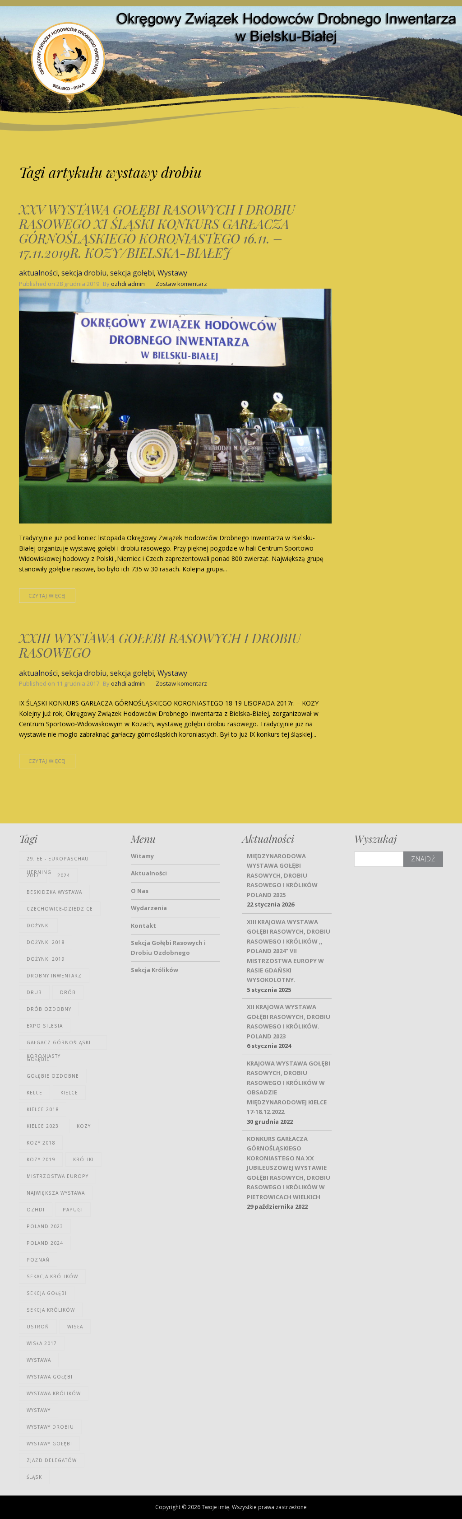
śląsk (34, 1477)
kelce (34, 1092)
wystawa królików (54, 1393)
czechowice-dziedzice (60, 909)
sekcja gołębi (132, 273)
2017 (33, 875)
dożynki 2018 (46, 942)
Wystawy (172, 273)
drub (34, 992)
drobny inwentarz (54, 975)
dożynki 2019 (46, 959)
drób (68, 992)
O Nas (139, 891)
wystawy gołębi (49, 1443)
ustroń (38, 1326)
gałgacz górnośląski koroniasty (59, 1044)
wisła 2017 (42, 1343)
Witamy (142, 856)
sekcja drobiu (83, 273)
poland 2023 (45, 1226)
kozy (84, 1126)
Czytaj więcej (47, 595)
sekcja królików (51, 1310)
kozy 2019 (41, 1159)
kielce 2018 (43, 1109)
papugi (73, 1209)
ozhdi (36, 1209)
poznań (38, 1260)
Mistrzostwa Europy (57, 1176)
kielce (69, 1092)
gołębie (38, 1059)
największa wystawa (56, 1193)
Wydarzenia (149, 908)
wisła (75, 1326)
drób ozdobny (49, 1009)
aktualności (38, 273)
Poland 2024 (45, 1243)
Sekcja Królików (154, 970)
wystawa (39, 1360)
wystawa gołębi (50, 1377)
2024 (63, 875)
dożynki (38, 925)
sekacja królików (52, 1276)
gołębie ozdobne (53, 1076)
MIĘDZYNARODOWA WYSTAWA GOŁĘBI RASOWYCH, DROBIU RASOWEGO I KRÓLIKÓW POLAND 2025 (282, 875)
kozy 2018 (41, 1143)
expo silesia (45, 1026)
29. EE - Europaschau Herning (58, 860)
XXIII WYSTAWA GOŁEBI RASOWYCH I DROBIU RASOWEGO (160, 645)
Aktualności (149, 873)
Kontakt (143, 925)
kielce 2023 (43, 1126)
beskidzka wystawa (54, 892)
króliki (83, 1159)
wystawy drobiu (50, 1427)
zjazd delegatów (52, 1460)
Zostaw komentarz (181, 284)
